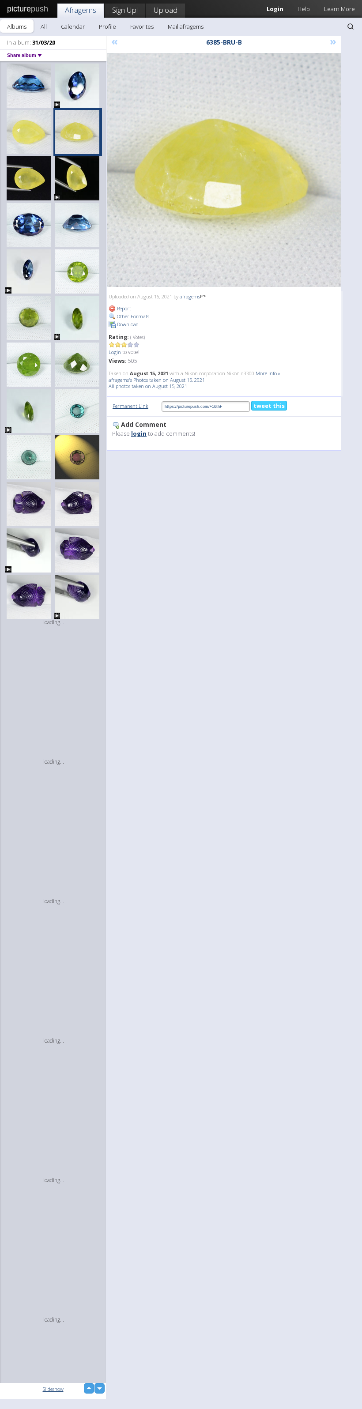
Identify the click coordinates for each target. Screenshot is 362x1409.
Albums (16, 26)
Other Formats (132, 316)
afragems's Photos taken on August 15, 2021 (157, 380)
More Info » (268, 373)
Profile (107, 26)
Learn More (339, 9)
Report (123, 308)
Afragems (80, 10)
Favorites (142, 26)
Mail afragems (186, 26)
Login (115, 352)
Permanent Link (130, 406)
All (44, 26)
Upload (165, 10)
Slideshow (53, 1389)
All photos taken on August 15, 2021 (148, 386)
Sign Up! (125, 10)
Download (127, 324)
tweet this (269, 406)
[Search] (350, 26)
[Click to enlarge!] (224, 170)
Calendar (73, 26)
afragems (190, 296)
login (139, 433)
